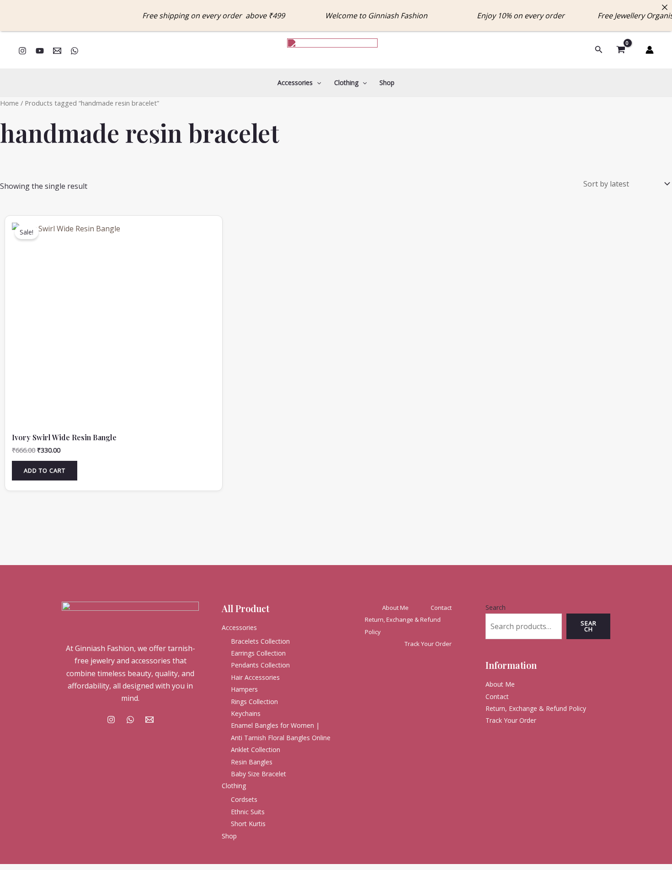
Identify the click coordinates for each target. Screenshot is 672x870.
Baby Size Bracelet (258, 773)
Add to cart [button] (44, 470)
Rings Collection (254, 701)
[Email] (57, 51)
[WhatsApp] (74, 51)
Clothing (346, 82)
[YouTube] (40, 51)
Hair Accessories (255, 677)
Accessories (295, 82)
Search (495, 607)
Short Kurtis (248, 823)
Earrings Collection (258, 653)
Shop (387, 82)
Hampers (244, 689)
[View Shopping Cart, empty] (620, 50)
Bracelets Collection (260, 641)
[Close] (664, 7)
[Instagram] (22, 51)
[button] (599, 50)
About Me (395, 607)
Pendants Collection (260, 665)
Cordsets (244, 799)
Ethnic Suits (248, 811)
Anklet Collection (255, 749)
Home (9, 102)
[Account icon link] (649, 50)
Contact (441, 607)
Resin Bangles (251, 762)
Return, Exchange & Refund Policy (403, 625)
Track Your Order (428, 644)
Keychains (246, 713)
